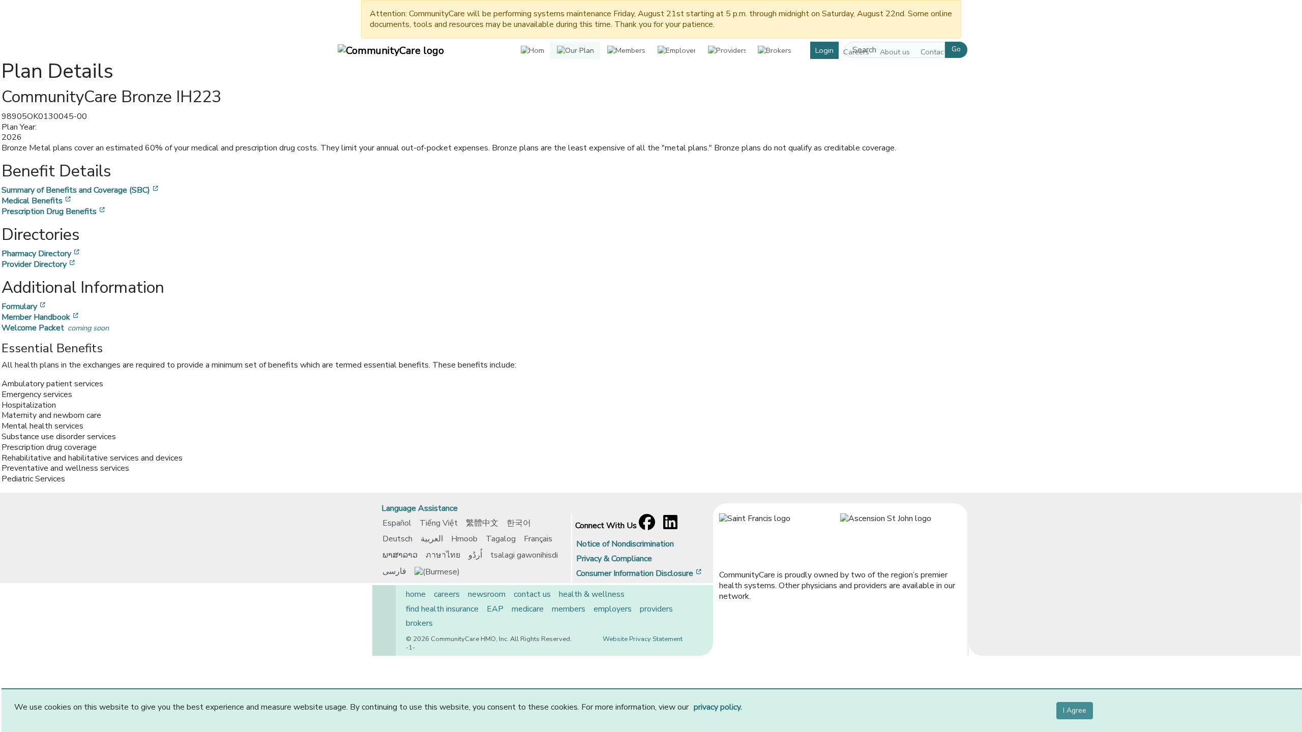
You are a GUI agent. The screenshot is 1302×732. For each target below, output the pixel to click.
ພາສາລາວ (400, 555)
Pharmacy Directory (41, 253)
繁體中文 (482, 523)
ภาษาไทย (443, 555)
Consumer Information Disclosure (639, 573)
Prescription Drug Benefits (54, 211)
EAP (495, 609)
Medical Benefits (37, 200)
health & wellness (592, 594)
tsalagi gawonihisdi (524, 555)
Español (396, 523)
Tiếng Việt (439, 523)
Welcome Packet (55, 327)
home (416, 594)
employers (613, 609)
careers (447, 594)
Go (956, 49)
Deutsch (397, 538)
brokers (419, 623)
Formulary (24, 306)
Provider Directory (39, 264)
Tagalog (501, 538)
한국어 (519, 523)
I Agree (1074, 710)
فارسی (394, 571)
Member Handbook (41, 317)
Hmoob (464, 538)
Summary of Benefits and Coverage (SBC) (81, 190)
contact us (532, 594)
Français (538, 538)
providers (656, 609)
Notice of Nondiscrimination (625, 544)
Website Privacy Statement (643, 639)
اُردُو (475, 555)
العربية (432, 538)
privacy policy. (718, 707)
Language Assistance (419, 508)
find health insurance (442, 609)
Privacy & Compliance (614, 558)
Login (824, 50)
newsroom (487, 594)
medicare (528, 609)
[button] (575, 50)
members (568, 609)
